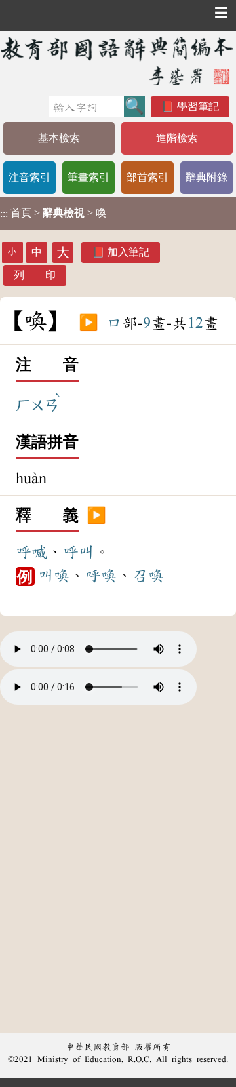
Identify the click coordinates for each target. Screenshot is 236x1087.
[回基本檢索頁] (118, 60)
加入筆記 (128, 252)
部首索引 (147, 177)
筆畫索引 (88, 177)
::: (4, 213)
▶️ (88, 323)
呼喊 (31, 552)
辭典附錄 (206, 177)
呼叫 (78, 552)
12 (195, 323)
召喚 (148, 575)
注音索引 (29, 177)
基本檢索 (59, 138)
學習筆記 (198, 106)
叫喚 (53, 575)
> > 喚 (53, 213)
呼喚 (101, 575)
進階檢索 (177, 138)
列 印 (35, 275)
